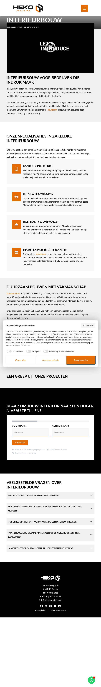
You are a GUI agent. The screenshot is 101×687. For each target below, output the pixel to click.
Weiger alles (20, 360)
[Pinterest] (59, 606)
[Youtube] (55, 606)
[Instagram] (50, 606)
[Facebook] (41, 606)
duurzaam (52, 109)
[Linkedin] (46, 606)
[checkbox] (14, 351)
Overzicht (89, 325)
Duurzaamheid (13, 293)
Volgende (19, 442)
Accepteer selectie (50, 360)
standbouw (41, 254)
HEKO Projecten (14, 27)
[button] (50, 48)
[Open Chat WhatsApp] (91, 680)
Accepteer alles (81, 360)
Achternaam (60, 425)
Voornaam (19, 425)
